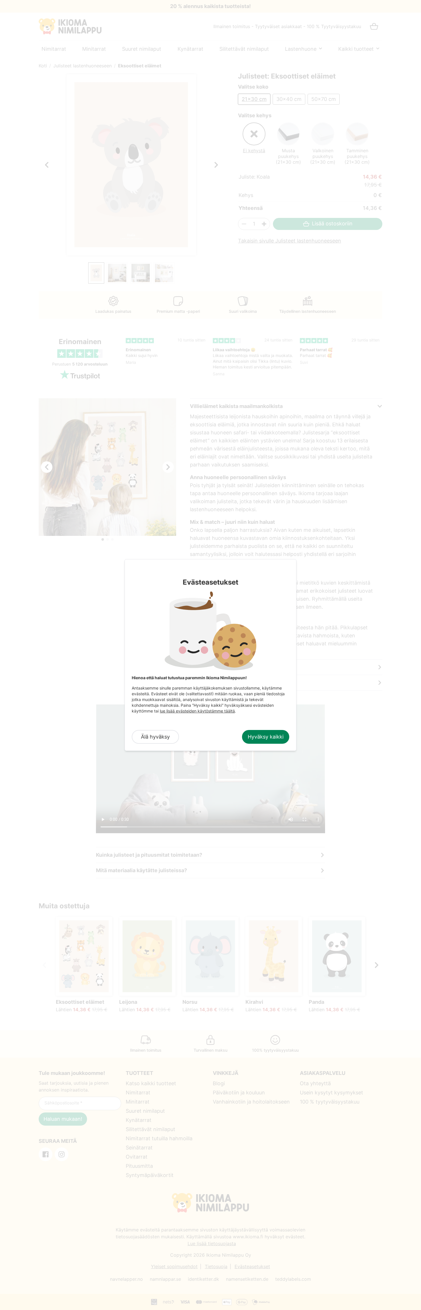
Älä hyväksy (155, 737)
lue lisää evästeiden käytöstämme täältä (197, 710)
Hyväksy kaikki (266, 737)
